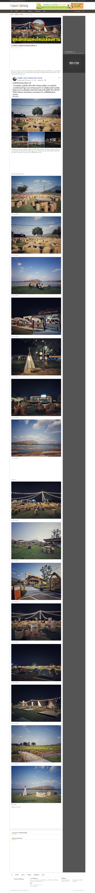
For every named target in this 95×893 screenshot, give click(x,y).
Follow (78, 11)
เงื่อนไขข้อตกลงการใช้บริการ (78, 880)
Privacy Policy (73, 1)
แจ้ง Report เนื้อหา (65, 881)
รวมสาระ (23, 11)
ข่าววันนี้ (16, 11)
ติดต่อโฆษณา (75, 881)
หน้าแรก (12, 14)
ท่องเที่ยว (21, 14)
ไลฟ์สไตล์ (30, 11)
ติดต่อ (44, 11)
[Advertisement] (36, 60)
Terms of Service (81, 1)
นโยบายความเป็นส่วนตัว (65, 880)
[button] (83, 11)
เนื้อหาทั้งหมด (37, 11)
